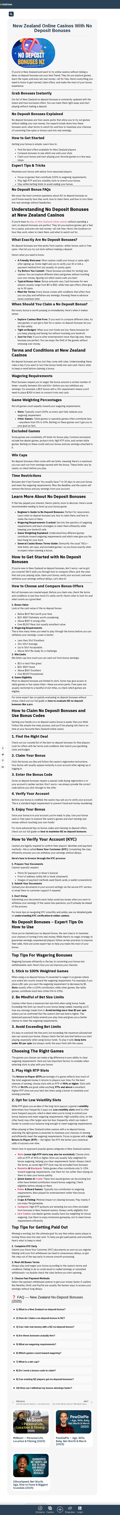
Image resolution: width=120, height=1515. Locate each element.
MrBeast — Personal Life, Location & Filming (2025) (29, 1439)
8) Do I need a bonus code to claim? (36, 1370)
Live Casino (24, 1213)
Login (80, 1512)
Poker (21, 1189)
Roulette (23, 1168)
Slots (21, 1154)
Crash (38, 1178)
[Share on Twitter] (3, 754)
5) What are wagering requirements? (36, 1344)
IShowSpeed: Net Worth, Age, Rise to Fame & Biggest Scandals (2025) (30, 1485)
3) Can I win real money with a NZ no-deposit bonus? (45, 1327)
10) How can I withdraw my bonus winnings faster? (44, 1388)
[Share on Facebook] (3, 748)
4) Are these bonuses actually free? (35, 1335)
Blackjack (36, 1168)
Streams (40, 1512)
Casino (50, 1512)
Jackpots (23, 1206)
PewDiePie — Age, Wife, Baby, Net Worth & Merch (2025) (71, 1441)
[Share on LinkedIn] (3, 767)
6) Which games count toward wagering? (38, 1353)
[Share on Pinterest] (3, 760)
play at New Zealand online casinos (48, 221)
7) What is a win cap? (27, 1362)
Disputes (70, 1512)
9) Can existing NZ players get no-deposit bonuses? (45, 1379)
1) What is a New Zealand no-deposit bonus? (41, 1309)
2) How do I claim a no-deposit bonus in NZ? (40, 1318)
